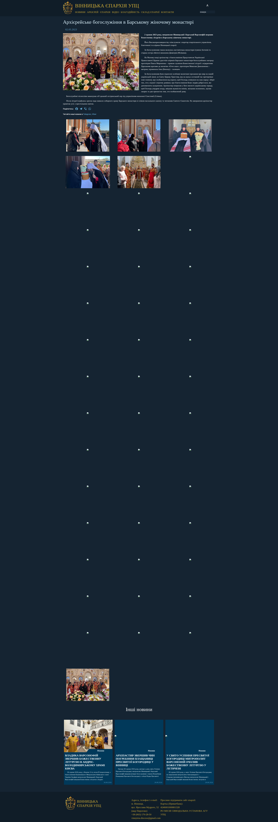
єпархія (105, 12)
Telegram (87, 114)
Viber (94, 114)
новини (80, 12)
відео (115, 12)
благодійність (130, 12)
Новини (100, 751)
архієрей (92, 12)
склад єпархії (150, 12)
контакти (167, 12)
